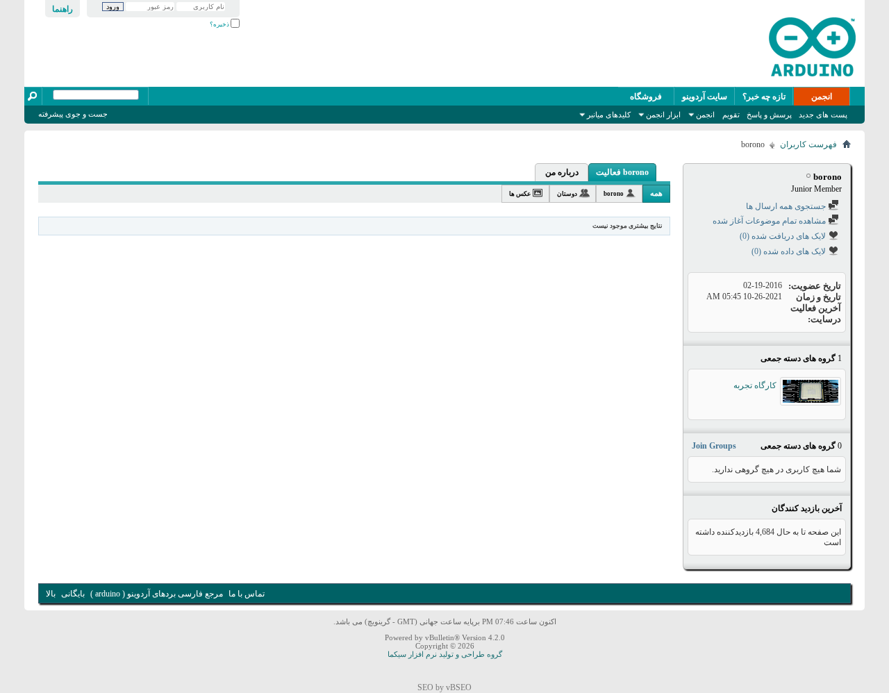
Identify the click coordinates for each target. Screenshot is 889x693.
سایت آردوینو (704, 96)
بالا (51, 594)
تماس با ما (247, 594)
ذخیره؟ (220, 24)
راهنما (62, 9)
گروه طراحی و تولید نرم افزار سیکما (445, 654)
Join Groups (714, 446)
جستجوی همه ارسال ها (787, 206)
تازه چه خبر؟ (764, 96)
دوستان (567, 193)
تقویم (731, 114)
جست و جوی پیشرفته (73, 114)
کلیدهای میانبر (609, 114)
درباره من (562, 172)
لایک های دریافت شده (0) (784, 236)
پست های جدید (823, 114)
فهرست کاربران (808, 144)
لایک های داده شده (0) (789, 251)
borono (614, 193)
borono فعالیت (622, 172)
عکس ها (520, 193)
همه (656, 193)
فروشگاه (646, 96)
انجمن (821, 96)
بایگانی (73, 594)
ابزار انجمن (663, 114)
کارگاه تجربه (754, 385)
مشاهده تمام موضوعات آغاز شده (770, 221)
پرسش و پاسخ (769, 114)
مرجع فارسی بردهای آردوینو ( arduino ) (156, 594)
